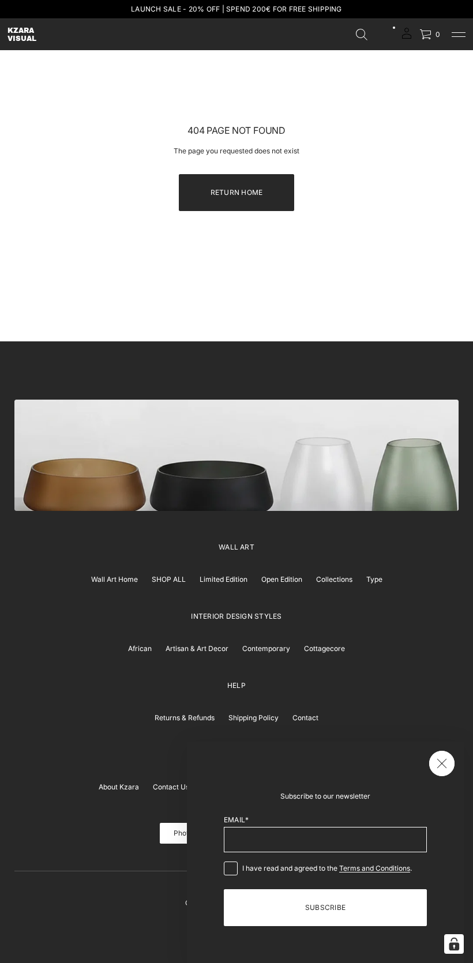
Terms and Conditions (374, 868)
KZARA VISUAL (21, 35)
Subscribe (325, 907)
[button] (361, 34)
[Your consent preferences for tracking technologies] (454, 944)
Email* (236, 819)
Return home (237, 192)
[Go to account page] (407, 37)
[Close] (442, 763)
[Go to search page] (361, 34)
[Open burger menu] (459, 34)
